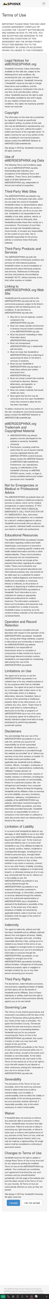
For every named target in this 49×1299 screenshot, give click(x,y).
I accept (13, 1203)
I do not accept (32, 1203)
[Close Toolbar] (46, 1296)
